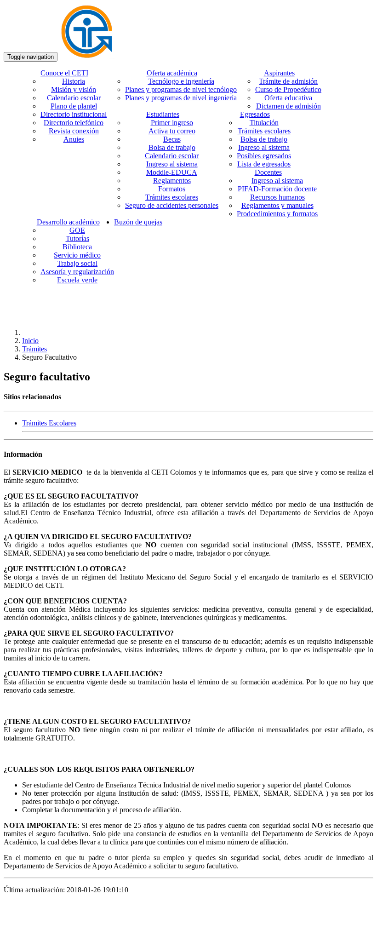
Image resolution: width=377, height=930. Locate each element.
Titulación (264, 122)
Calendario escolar (74, 98)
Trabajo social (77, 263)
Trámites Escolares (49, 423)
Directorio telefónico (73, 122)
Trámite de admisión (288, 81)
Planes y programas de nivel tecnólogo (181, 89)
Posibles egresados (264, 156)
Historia (73, 81)
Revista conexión (74, 131)
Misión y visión (73, 89)
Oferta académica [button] (172, 73)
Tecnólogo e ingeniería (181, 81)
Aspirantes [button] (279, 73)
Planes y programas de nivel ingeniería (181, 98)
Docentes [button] (268, 172)
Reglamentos (172, 180)
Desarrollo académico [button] (68, 222)
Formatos (171, 189)
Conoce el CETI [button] (64, 73)
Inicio (30, 340)
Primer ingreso (172, 122)
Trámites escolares (171, 197)
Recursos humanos (277, 197)
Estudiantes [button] (162, 114)
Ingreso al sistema (172, 164)
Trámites (34, 349)
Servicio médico (77, 255)
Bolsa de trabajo (172, 147)
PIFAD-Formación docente (277, 189)
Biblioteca (77, 247)
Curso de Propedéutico (288, 89)
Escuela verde (77, 280)
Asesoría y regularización (77, 272)
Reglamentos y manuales (277, 205)
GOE (77, 230)
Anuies (73, 139)
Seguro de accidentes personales (171, 205)
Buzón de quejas (138, 222)
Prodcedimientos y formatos (277, 214)
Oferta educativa (288, 98)
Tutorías (77, 238)
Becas (172, 139)
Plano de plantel (74, 106)
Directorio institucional (73, 114)
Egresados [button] (255, 114)
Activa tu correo (172, 131)
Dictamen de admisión (288, 106)
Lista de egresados (264, 164)
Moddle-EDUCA (171, 172)
